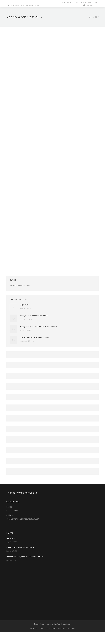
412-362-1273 (68, 2)
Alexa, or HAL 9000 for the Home (28, 97)
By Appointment (92, 5)
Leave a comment (56, 102)
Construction (14, 251)
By (26, 102)
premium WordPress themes (60, 624)
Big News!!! (24, 305)
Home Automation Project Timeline (34, 337)
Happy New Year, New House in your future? (35, 247)
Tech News (13, 102)
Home (90, 17)
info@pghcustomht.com (88, 2)
